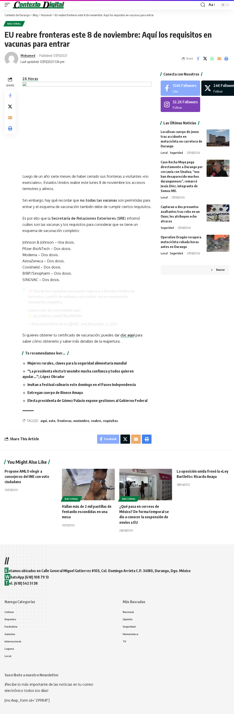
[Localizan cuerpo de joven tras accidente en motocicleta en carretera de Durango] (218, 137)
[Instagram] (180, 104)
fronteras (64, 421)
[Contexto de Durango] (38, 5)
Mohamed (28, 55)
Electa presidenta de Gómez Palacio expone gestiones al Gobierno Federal (87, 400)
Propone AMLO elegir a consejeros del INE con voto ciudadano (27, 476)
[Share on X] (205, 58)
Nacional (14, 23)
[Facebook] (180, 88)
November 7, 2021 (102, 324)
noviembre (81, 421)
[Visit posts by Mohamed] (11, 58)
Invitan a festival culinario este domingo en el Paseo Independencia (81, 384)
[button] (8, 5)
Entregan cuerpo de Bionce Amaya (55, 392)
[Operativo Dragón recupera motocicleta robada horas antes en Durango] (218, 243)
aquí (43, 421)
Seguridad (176, 152)
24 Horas (30, 78)
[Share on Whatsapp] (212, 58)
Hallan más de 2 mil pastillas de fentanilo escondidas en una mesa (87, 511)
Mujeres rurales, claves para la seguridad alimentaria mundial (77, 363)
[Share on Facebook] (198, 58)
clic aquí (127, 335)
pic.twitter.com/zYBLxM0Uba (57, 315)
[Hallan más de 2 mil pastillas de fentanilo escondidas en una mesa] (88, 484)
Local (164, 152)
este (52, 421)
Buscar (220, 269)
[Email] (219, 58)
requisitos (110, 421)
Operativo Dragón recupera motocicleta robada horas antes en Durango (181, 242)
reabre (96, 421)
